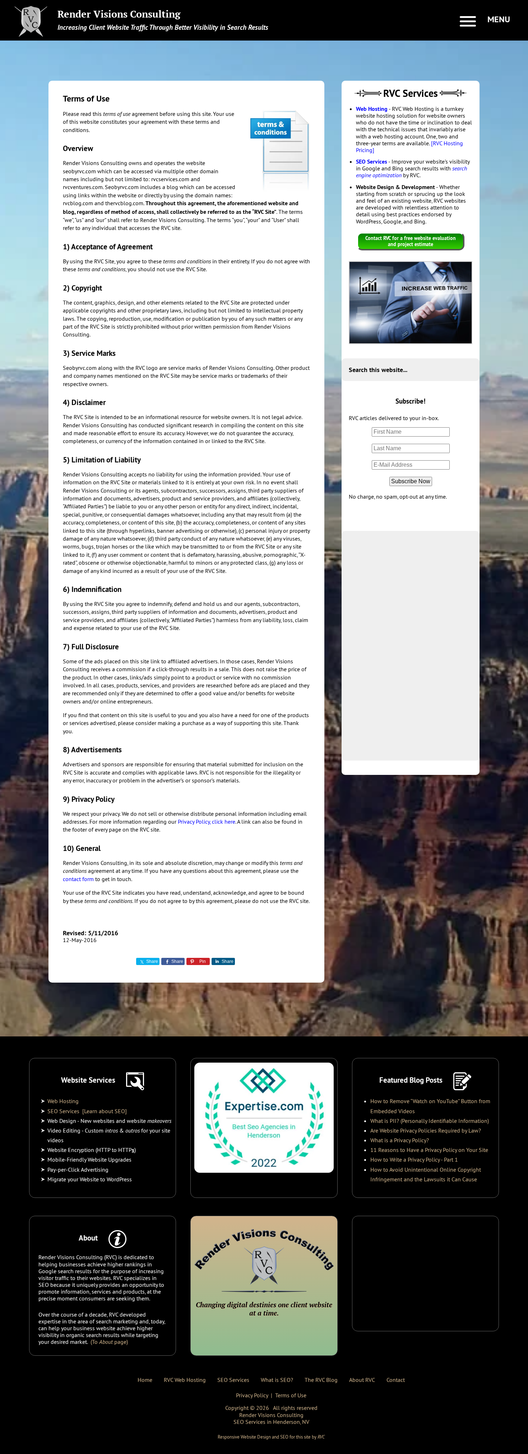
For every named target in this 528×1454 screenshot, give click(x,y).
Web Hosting (372, 109)
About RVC (362, 1379)
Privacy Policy (252, 1395)
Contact (395, 1379)
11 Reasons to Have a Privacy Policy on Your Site (429, 1149)
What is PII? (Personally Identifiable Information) (429, 1120)
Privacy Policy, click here (206, 821)
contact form (78, 879)
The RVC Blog (321, 1379)
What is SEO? (277, 1379)
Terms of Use (290, 1395)
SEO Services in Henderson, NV (271, 1421)
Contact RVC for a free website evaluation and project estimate (410, 241)
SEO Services (371, 161)
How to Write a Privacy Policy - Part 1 (414, 1159)
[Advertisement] (410, 645)
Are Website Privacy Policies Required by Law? (425, 1130)
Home (145, 1379)
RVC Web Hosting (185, 1379)
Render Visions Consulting (118, 14)
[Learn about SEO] (104, 1111)
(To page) (108, 1341)
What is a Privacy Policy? (399, 1140)
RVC (321, 1437)
